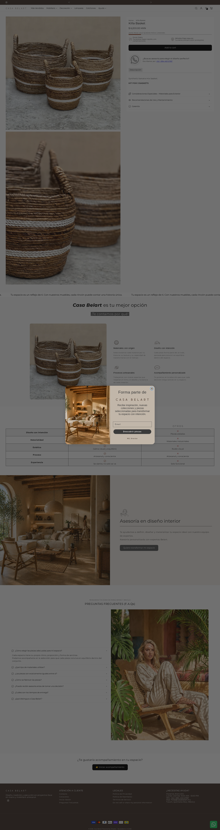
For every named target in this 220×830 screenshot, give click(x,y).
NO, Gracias (132, 438)
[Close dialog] (152, 388)
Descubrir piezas (132, 432)
